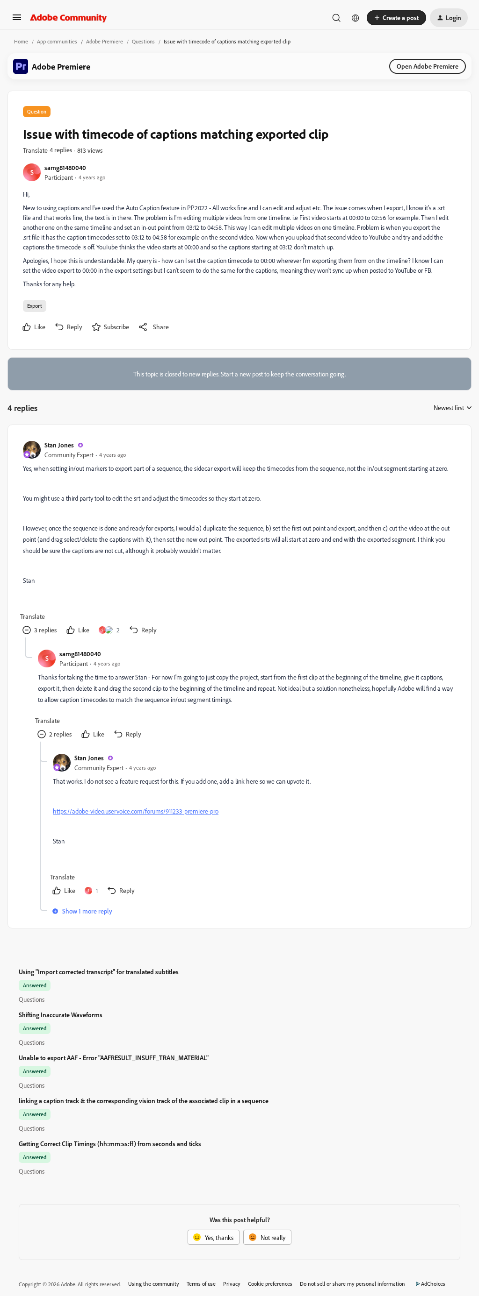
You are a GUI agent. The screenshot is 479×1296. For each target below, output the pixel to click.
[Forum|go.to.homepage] (68, 17)
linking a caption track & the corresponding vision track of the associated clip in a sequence (144, 1101)
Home (21, 41)
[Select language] (355, 17)
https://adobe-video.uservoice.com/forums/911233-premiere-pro (135, 811)
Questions (143, 41)
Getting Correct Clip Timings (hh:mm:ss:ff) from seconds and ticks (110, 1143)
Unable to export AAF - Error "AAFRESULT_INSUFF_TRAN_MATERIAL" (114, 1058)
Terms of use (201, 1283)
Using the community (153, 1283)
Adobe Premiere (104, 41)
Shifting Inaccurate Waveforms (60, 1015)
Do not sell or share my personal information (352, 1283)
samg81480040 (65, 167)
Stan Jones (59, 445)
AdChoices (433, 1283)
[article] (239, 538)
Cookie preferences (270, 1283)
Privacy (231, 1283)
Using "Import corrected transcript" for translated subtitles (99, 972)
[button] (16, 20)
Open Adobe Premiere (427, 66)
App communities (57, 41)
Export (34, 305)
